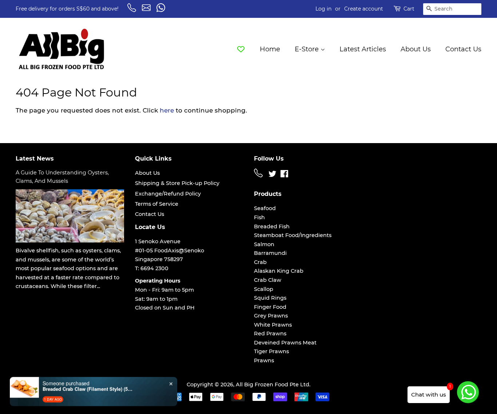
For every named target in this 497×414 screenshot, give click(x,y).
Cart (408, 8)
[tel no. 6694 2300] (259, 175)
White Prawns (273, 325)
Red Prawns (270, 333)
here (167, 110)
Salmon (264, 244)
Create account (363, 8)
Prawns (264, 360)
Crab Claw (267, 280)
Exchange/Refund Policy (168, 193)
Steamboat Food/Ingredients (292, 235)
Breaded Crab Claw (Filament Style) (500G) (88, 386)
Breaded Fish (272, 226)
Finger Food (270, 307)
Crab (260, 262)
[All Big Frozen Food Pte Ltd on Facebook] (284, 175)
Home (270, 49)
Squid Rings (270, 298)
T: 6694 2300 (151, 268)
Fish (259, 217)
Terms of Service (156, 204)
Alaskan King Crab (278, 271)
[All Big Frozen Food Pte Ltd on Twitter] (273, 175)
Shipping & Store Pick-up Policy (177, 183)
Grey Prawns (271, 315)
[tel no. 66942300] (132, 10)
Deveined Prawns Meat (285, 342)
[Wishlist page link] (240, 48)
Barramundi (270, 253)
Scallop (263, 289)
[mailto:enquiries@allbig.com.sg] (147, 10)
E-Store (308, 49)
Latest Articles (362, 49)
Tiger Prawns (271, 351)
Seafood (265, 208)
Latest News (35, 158)
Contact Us (463, 49)
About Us (416, 49)
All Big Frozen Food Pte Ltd (272, 384)
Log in (323, 8)
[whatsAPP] (161, 10)
